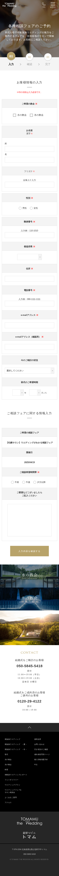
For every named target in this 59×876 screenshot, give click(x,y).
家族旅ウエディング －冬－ (16, 749)
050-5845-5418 (30, 666)
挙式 (6, 754)
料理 (6, 770)
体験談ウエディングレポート (16, 775)
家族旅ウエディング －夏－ (16, 744)
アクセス (8, 802)
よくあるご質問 (11, 797)
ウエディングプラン (12, 785)
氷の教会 (38, 115)
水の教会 (22, 115)
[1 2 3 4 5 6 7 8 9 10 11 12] (35, 393)
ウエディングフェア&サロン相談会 (13, 791)
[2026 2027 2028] (18, 393)
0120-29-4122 (29, 701)
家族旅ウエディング (12, 739)
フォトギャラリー (12, 780)
